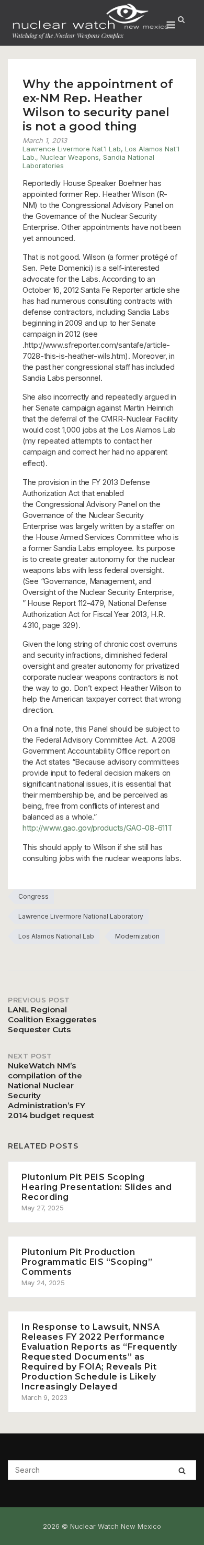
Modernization (137, 936)
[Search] (182, 1470)
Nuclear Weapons (69, 157)
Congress (33, 896)
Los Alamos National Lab (56, 936)
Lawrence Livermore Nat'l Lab (71, 149)
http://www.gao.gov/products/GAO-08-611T (97, 827)
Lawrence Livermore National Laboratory (80, 916)
